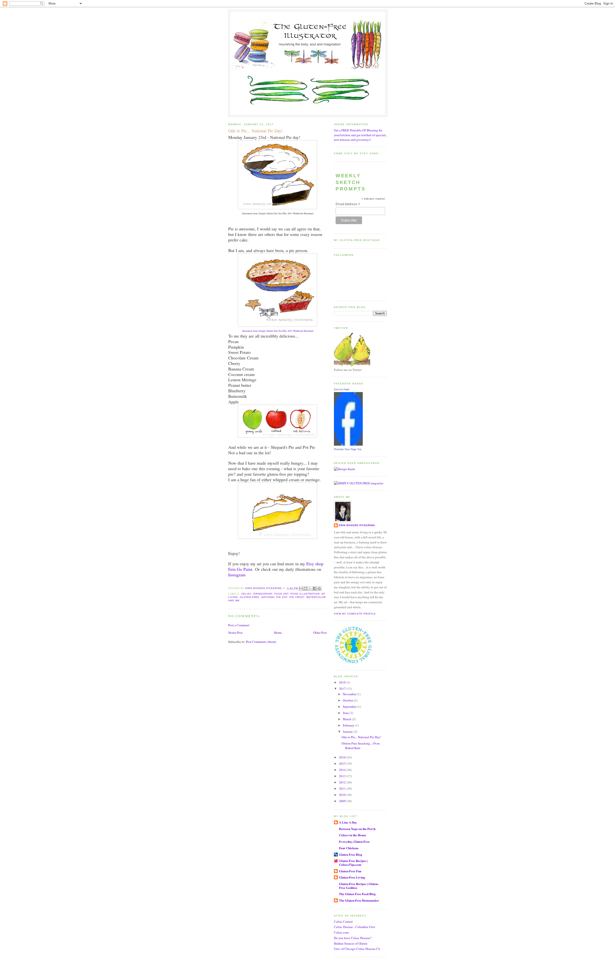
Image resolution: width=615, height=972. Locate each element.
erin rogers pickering (357, 525)
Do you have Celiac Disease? (352, 938)
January (348, 731)
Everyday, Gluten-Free (354, 841)
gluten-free (249, 597)
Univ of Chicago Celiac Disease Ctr (357, 949)
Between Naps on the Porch (357, 828)
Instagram (237, 575)
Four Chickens (348, 848)
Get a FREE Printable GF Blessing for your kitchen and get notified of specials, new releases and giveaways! (360, 135)
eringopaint (262, 593)
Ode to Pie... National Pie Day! (361, 737)
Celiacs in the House (352, 835)
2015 (342, 763)
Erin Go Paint (341, 389)
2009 (342, 801)
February (349, 725)
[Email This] (301, 588)
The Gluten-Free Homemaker (359, 900)
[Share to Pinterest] (319, 588)
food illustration (305, 593)
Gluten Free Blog (350, 854)
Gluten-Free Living (352, 877)
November (350, 694)
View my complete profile (355, 613)
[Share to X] (310, 588)
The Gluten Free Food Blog (357, 894)
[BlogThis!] (305, 588)
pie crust (296, 597)
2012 (342, 782)
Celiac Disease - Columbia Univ (354, 927)
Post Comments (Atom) (261, 642)
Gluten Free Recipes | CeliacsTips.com (353, 862)
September (350, 706)
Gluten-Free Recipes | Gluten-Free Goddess (359, 885)
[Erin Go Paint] (348, 444)
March (347, 719)
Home (278, 632)
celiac (246, 593)
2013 (342, 776)
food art (281, 593)
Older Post (320, 632)
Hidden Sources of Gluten (350, 943)
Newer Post (235, 632)
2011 (342, 788)
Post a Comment (238, 625)
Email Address (348, 204)
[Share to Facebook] (314, 588)
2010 (342, 795)
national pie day (274, 597)
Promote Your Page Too (348, 449)
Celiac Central (343, 921)
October (348, 700)
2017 (342, 688)
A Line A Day (348, 822)
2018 (342, 682)
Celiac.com (341, 932)
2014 (342, 770)
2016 (342, 757)
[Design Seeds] (344, 469)
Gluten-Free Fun (350, 871)
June (346, 713)
